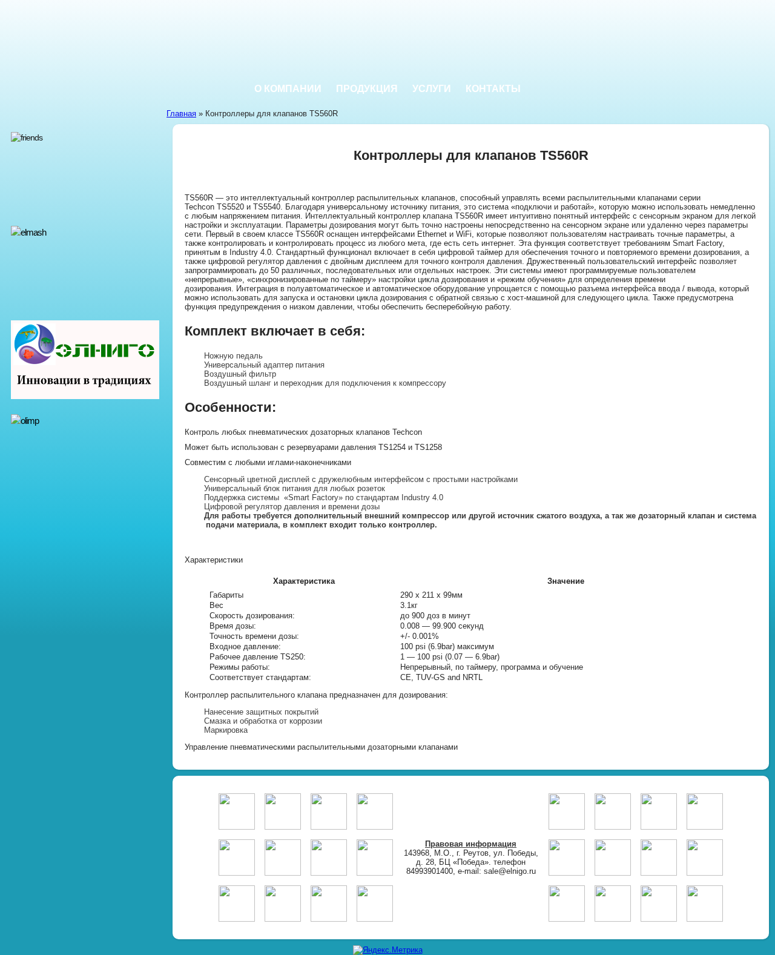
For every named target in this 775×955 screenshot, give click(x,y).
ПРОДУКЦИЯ (367, 89)
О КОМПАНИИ (288, 89)
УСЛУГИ (431, 89)
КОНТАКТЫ (493, 89)
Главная (181, 113)
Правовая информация (470, 843)
